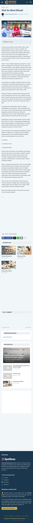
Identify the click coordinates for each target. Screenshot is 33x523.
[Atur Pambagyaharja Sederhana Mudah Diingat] (7, 368)
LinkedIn (5, 477)
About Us (11, 516)
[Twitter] (14, 238)
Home (3, 7)
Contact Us (18, 516)
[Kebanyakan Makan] (7, 384)
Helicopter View (21, 256)
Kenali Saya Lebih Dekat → (9, 508)
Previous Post (5, 327)
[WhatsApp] (18, 238)
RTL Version (25, 516)
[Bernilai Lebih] (7, 376)
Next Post (28, 327)
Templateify (12, 520)
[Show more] (24, 238)
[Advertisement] (16, 214)
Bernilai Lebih (16, 373)
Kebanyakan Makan (7, 271)
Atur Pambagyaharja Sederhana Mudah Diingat (21, 366)
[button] (2, 2)
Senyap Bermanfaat (7, 256)
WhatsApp (5, 482)
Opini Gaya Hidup (12, 233)
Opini (7, 7)
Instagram (5, 480)
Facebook (5, 484)
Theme (22, 520)
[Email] (21, 238)
